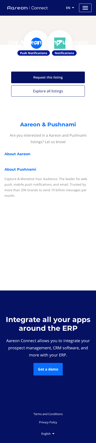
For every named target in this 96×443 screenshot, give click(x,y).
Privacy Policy (48, 422)
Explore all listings (48, 91)
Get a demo (48, 369)
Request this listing (48, 77)
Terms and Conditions (48, 414)
